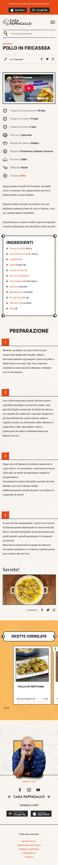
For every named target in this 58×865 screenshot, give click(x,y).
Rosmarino (16, 292)
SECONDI (7, 43)
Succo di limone (19, 275)
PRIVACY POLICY (29, 841)
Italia (22, 176)
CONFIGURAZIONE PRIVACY (29, 845)
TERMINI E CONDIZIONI (29, 849)
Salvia (13, 286)
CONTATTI (29, 857)
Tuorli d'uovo (17, 270)
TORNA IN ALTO (29, 782)
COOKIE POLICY (29, 853)
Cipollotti (15, 259)
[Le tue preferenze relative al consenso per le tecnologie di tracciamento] (55, 648)
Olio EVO (15, 303)
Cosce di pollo (17, 248)
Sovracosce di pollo (21, 254)
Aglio (13, 265)
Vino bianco (16, 281)
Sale (12, 308)
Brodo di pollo (18, 297)
